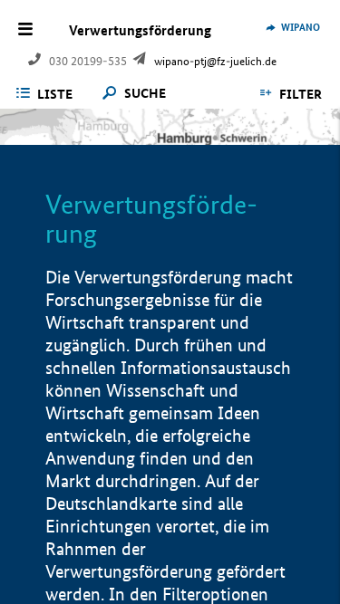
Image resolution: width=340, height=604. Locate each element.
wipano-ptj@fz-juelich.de (215, 61)
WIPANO (300, 27)
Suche (145, 93)
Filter (300, 94)
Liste (55, 94)
